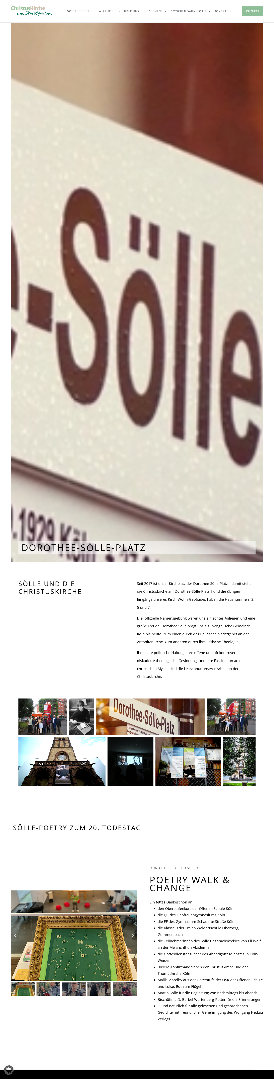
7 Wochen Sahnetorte (188, 11)
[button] (15, 936)
